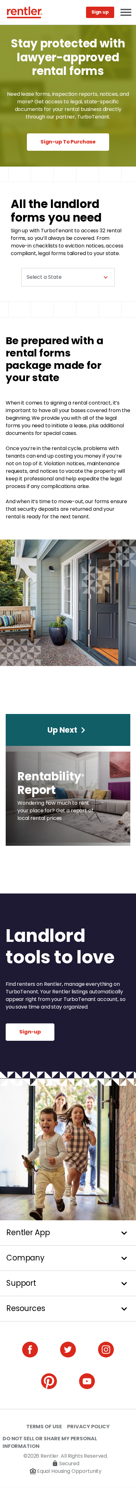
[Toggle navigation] (126, 12)
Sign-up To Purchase (68, 141)
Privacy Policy (88, 1426)
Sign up (99, 12)
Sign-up (30, 1031)
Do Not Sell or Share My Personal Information (50, 1442)
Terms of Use (44, 1426)
